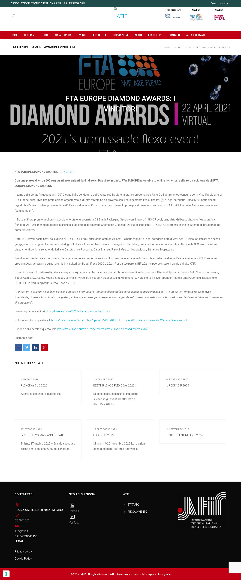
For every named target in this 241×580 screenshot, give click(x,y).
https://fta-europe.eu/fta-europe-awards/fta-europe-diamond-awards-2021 (102, 329)
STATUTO (133, 504)
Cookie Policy (23, 558)
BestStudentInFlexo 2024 (184, 435)
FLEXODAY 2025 (103, 435)
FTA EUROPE (155, 35)
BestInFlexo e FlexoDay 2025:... (115, 385)
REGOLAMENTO (137, 511)
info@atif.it (21, 531)
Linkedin (74, 511)
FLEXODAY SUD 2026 (34, 385)
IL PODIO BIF (99, 35)
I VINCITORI (66, 171)
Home (167, 47)
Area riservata (219, 3)
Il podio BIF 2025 (177, 385)
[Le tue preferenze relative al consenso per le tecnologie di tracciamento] (6, 573)
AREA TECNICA (63, 35)
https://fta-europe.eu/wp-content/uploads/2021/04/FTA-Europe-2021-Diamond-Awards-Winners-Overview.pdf (119, 320)
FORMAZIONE (121, 35)
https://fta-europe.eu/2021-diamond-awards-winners (78, 311)
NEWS (138, 35)
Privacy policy (23, 551)
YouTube (74, 522)
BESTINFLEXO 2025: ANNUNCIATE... (43, 435)
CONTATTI (174, 35)
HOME (14, 35)
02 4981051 (22, 520)
